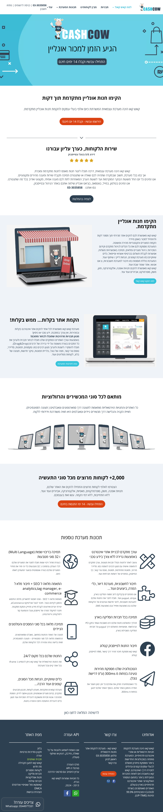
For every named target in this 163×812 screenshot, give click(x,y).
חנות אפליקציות (34, 777)
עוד (50, 7)
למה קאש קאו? (122, 7)
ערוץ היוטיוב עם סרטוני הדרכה (63, 772)
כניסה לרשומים (22, 5)
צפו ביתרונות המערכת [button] (67, 363)
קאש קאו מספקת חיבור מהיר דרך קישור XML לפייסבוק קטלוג (113, 653)
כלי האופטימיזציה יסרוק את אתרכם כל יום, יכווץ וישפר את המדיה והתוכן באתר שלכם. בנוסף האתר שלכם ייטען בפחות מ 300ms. (112, 688)
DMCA (38, 788)
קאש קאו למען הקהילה (30, 763)
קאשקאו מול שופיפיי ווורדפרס (27, 784)
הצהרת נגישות (34, 792)
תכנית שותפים (34, 759)
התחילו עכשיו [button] (108, 773)
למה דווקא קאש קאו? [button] (145, 281)
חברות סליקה (35, 773)
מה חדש (37, 766)
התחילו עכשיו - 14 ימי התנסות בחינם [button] (81, 504)
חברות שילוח (35, 781)
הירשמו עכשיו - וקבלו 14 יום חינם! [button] (81, 121)
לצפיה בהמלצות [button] (81, 199)
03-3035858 (103, 755)
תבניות (104, 7)
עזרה (39, 755)
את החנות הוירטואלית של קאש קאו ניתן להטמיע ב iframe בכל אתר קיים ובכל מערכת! (35, 663)
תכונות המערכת (67, 7)
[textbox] (24, 7)
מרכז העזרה (73, 764)
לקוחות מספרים (34, 770)
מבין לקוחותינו (88, 7)
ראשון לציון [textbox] (111, 761)
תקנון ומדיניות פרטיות (31, 752)
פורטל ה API (72, 768)
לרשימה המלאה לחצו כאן (81, 712)
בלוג (39, 748)
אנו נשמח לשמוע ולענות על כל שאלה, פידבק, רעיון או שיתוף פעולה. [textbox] (63, 761)
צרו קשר (110, 734)
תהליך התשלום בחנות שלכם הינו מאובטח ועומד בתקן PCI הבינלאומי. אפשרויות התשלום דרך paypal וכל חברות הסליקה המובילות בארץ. (111, 626)
